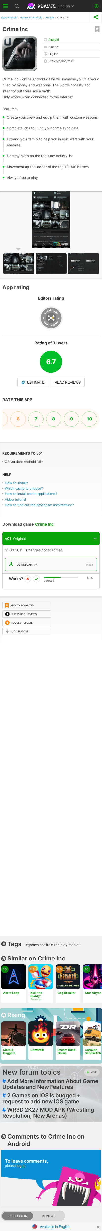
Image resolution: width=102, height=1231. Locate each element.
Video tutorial (15, 499)
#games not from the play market (53, 945)
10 (89, 418)
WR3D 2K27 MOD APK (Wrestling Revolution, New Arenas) (48, 1113)
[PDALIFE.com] (41, 6)
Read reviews (68, 382)
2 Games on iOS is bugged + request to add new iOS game (41, 1098)
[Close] (98, 1227)
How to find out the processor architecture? (39, 505)
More (94, 1072)
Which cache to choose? (24, 488)
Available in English (55, 1226)
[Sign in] (96, 6)
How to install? (16, 483)
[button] (52, 263)
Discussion (17, 1216)
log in (21, 1165)
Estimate (35, 382)
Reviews (49, 1216)
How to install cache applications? (31, 494)
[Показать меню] (5, 6)
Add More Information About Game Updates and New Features (50, 1084)
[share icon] (96, 17)
